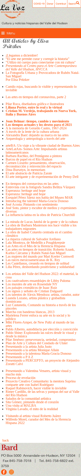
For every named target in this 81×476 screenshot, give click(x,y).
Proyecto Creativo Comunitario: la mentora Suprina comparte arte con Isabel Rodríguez (41, 383)
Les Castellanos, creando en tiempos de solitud (37, 263)
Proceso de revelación (20, 378)
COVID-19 (39, 3)
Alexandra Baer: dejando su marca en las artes (37, 135)
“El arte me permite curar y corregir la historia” (37, 59)
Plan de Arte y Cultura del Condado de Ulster (37, 343)
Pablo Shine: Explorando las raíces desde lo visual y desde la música (41, 334)
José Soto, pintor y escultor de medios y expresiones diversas (41, 209)
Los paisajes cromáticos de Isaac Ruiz (31, 287)
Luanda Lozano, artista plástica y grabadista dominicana (35, 299)
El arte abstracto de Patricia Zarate (29, 173)
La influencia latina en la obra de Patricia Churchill (41, 215)
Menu (11, 33)
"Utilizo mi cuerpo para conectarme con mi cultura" (41, 62)
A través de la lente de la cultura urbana (32, 131)
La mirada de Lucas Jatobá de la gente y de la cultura (42, 222)
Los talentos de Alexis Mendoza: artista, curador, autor (42, 294)
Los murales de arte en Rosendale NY (32, 284)
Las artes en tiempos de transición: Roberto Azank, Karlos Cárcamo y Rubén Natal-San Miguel (40, 251)
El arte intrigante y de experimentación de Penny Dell (42, 177)
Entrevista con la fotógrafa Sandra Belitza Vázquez (40, 187)
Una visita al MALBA (21, 405)
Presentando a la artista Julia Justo (29, 346)
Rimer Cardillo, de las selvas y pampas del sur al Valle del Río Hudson (42, 393)
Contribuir (61, 3)
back (5, 440)
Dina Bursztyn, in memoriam (26, 170)
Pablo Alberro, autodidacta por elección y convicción (42, 329)
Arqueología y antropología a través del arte (35, 138)
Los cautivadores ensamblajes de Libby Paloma (38, 281)
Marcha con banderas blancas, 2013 (30, 312)
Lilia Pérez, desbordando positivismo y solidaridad (40, 267)
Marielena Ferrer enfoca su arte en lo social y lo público (38, 317)
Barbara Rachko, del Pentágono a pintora (34, 156)
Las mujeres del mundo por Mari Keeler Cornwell (40, 256)
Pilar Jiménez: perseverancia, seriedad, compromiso (41, 339)
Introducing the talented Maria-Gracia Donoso (37, 201)
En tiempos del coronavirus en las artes (32, 183)
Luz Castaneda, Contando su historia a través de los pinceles (41, 306)
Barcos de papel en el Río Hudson (29, 159)
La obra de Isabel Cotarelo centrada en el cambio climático (39, 233)
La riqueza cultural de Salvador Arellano (33, 239)
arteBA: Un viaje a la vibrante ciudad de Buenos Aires (43, 145)
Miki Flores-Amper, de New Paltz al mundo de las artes (40, 324)
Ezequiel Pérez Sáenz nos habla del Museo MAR (39, 197)
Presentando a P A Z (19, 357)
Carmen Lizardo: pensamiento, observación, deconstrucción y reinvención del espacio (36, 164)
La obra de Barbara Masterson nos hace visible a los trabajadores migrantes (41, 227)
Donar (50, 3)
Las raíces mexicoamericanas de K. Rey (33, 260)
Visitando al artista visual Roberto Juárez (33, 416)
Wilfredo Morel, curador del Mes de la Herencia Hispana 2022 (38, 421)
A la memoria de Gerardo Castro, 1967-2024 (36, 128)
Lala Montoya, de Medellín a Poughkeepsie (35, 242)
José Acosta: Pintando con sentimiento (32, 204)
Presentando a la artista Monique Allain (32, 350)
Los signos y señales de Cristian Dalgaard (34, 291)
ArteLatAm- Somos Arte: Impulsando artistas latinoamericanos (36, 150)
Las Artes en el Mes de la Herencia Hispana (35, 246)
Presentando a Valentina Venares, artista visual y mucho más (38, 372)
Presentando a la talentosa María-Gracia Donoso (38, 353)
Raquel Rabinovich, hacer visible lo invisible (36, 388)
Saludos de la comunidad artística (28, 398)
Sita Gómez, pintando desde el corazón (32, 402)
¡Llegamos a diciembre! (22, 55)
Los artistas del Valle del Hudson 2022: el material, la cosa (42, 275)
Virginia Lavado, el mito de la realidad (32, 409)
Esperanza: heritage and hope (26, 190)
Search (72, 3)
